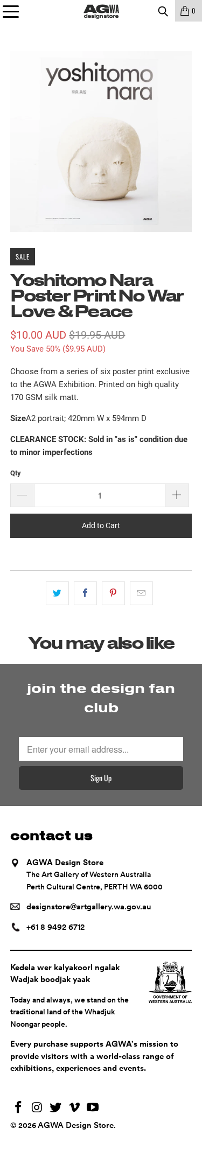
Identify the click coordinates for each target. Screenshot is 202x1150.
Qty (15, 473)
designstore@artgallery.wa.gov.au (88, 906)
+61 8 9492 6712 (55, 927)
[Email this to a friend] (141, 593)
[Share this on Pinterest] (113, 593)
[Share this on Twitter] (57, 593)
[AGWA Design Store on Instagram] (37, 1108)
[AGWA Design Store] (101, 11)
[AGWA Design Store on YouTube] (93, 1108)
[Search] (162, 11)
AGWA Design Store (76, 1125)
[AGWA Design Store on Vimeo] (74, 1108)
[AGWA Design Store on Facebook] (18, 1108)
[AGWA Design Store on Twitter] (56, 1108)
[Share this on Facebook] (85, 593)
